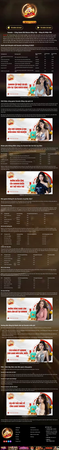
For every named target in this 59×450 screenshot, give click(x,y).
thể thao (25, 292)
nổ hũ (6, 228)
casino (24, 249)
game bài (31, 207)
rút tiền (27, 374)
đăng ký (31, 327)
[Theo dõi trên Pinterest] (4, 441)
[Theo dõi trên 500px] (8, 441)
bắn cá (33, 269)
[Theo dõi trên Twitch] (10, 441)
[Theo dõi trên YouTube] (6, 441)
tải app (14, 331)
